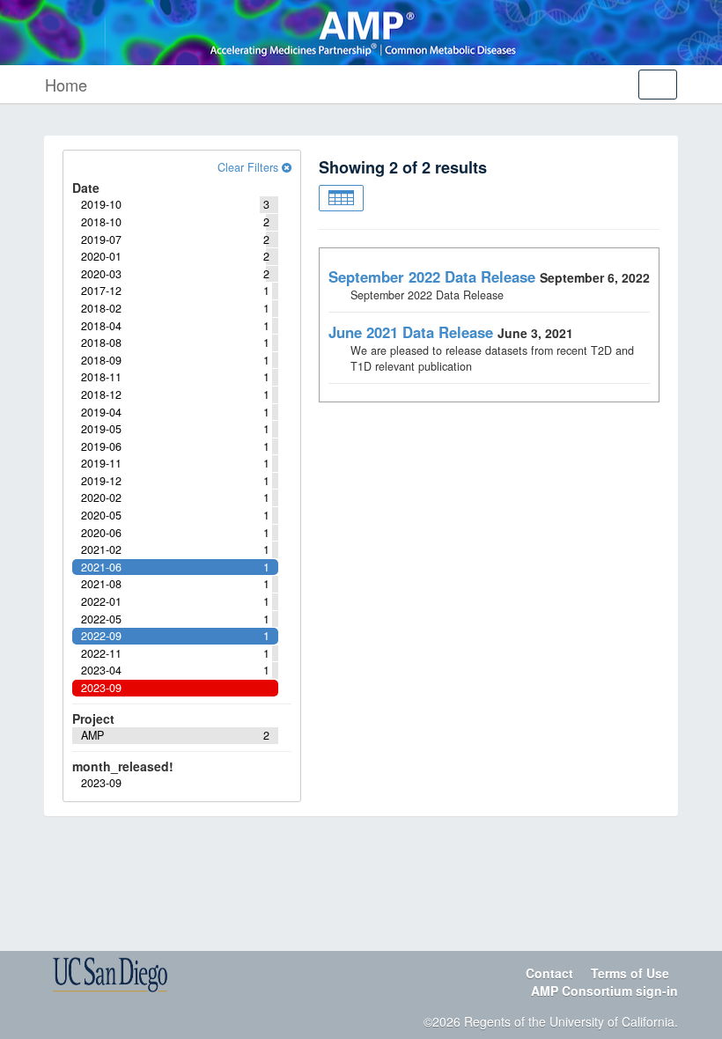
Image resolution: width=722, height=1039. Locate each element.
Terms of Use (630, 973)
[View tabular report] (341, 198)
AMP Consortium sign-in (604, 990)
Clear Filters (249, 167)
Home (66, 84)
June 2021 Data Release (410, 332)
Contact (549, 973)
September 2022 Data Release (431, 276)
